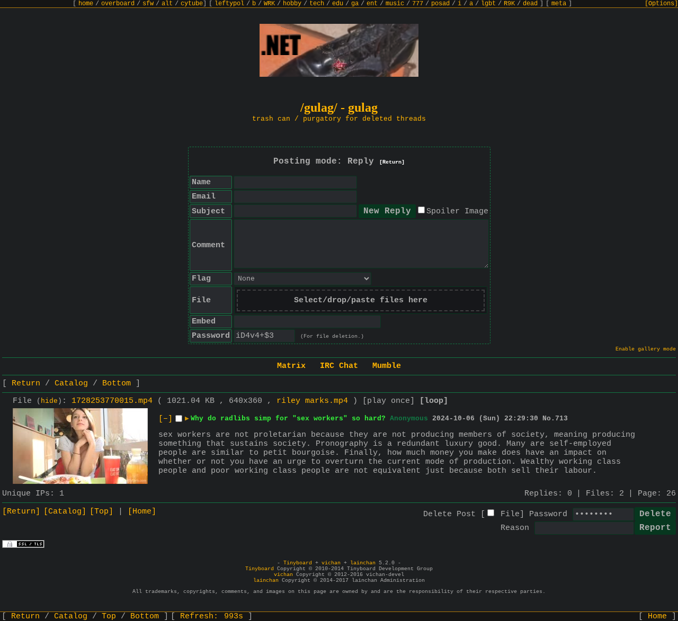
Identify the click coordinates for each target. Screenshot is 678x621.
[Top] (101, 511)
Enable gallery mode (645, 349)
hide (49, 401)
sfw (148, 3)
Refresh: (211, 616)
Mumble (386, 366)
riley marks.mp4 (312, 401)
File (510, 514)
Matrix (291, 366)
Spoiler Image (457, 211)
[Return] (392, 162)
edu (337, 3)
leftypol (229, 3)
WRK (269, 3)
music (395, 3)
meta (558, 3)
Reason (515, 528)
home (85, 3)
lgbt (488, 3)
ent (372, 3)
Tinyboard (297, 563)
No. (548, 418)
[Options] (661, 3)
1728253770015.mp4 (112, 401)
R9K (509, 3)
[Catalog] (64, 511)
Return (26, 383)
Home (657, 616)
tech (316, 3)
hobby (292, 3)
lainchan (363, 563)
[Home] (142, 511)
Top (109, 616)
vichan (331, 563)
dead (530, 3)
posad (440, 3)
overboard (118, 3)
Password (548, 514)
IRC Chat (339, 366)
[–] (165, 419)
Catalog (71, 383)
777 (417, 3)
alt (167, 3)
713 (561, 418)
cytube (192, 3)
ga (355, 3)
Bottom (116, 383)
